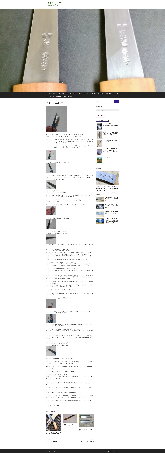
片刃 (112, 186)
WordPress (111, 451)
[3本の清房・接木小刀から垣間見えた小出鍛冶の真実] (100, 211)
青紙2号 (61, 100)
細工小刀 (48, 139)
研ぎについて (101, 93)
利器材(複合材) (54, 100)
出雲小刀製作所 (105, 186)
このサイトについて (81, 93)
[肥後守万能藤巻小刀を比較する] (86, 421)
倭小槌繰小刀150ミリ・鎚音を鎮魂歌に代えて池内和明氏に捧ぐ (111, 206)
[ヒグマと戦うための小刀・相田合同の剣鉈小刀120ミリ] (53, 422)
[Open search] (118, 93)
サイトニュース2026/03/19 (54, 96)
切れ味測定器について (63, 93)
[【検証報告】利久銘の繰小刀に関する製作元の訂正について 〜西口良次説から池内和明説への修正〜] (100, 218)
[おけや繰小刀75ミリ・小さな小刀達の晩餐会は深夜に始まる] (100, 197)
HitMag (116, 451)
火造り (109, 186)
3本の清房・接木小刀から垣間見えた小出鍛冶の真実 (111, 212)
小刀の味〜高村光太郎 (91, 93)
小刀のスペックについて (111, 93)
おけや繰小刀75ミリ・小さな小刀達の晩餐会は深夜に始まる (111, 199)
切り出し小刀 (54, 3)
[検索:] (107, 101)
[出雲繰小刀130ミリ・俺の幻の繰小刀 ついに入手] (107, 171)
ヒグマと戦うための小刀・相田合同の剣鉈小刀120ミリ (53, 433)
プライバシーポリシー (52, 93)
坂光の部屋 (72, 93)
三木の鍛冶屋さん (99, 186)
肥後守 (58, 100)
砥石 (116, 186)
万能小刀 (47, 100)
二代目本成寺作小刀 (68, 425)
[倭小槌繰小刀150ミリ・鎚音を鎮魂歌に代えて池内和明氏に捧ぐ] (100, 204)
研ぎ (114, 186)
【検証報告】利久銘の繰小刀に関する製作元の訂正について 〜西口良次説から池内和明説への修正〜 (111, 220)
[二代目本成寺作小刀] (70, 419)
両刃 (50, 100)
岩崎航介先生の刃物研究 (68, 96)
